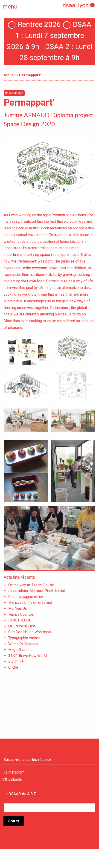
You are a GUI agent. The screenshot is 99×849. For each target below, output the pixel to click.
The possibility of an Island (30, 602)
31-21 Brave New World (27, 655)
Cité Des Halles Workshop (29, 632)
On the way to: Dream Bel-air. (31, 585)
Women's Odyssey (23, 644)
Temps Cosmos (21, 614)
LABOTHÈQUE (19, 620)
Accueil (9, 75)
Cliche (13, 667)
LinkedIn (15, 779)
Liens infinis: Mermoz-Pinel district (36, 591)
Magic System (20, 649)
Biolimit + (15, 661)
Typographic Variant (24, 638)
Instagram (16, 772)
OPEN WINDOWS (22, 626)
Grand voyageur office (25, 597)
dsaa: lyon (76, 5)
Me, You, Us (17, 608)
